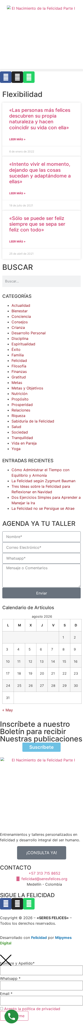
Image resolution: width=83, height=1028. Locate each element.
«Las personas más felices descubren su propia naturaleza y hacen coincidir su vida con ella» (39, 118)
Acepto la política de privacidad (32, 1008)
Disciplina (20, 338)
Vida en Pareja (24, 443)
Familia (18, 355)
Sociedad (20, 432)
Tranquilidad (22, 437)
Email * (6, 993)
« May (7, 710)
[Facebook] (6, 77)
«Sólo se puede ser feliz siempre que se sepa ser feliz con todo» (37, 224)
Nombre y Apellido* (17, 963)
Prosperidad (22, 404)
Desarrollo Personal (29, 333)
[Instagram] (17, 77)
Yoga (16, 448)
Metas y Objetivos (27, 388)
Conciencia (21, 316)
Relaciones (21, 410)
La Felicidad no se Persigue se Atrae (43, 508)
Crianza (18, 327)
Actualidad (21, 305)
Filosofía (19, 366)
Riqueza (18, 415)
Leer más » (17, 139)
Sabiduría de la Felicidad (33, 421)
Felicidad (19, 360)
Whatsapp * (10, 978)
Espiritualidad (23, 344)
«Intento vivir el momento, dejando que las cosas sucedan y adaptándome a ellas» (40, 172)
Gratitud (19, 377)
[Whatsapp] (29, 77)
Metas (17, 382)
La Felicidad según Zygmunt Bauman (43, 481)
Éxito (16, 349)
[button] (41, 70)
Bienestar (20, 311)
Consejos (20, 322)
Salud (16, 426)
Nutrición (19, 393)
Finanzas (19, 371)
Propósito (20, 399)
